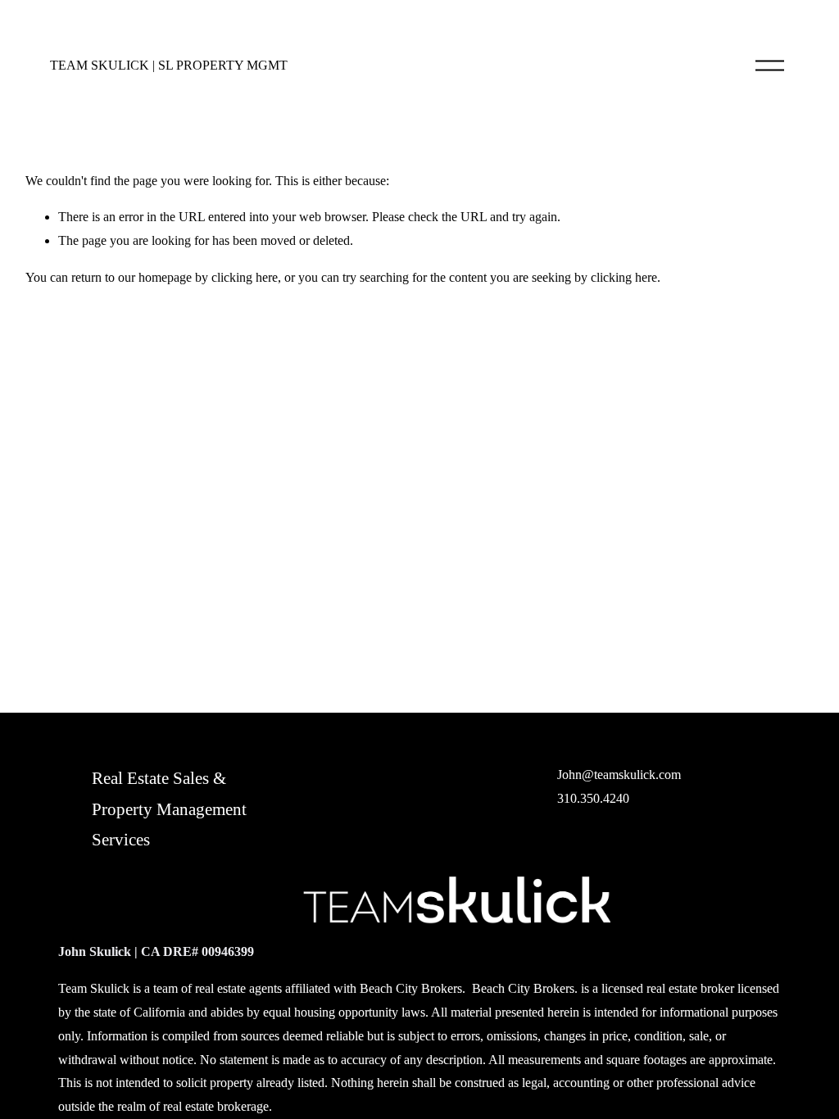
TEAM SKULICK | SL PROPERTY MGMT (169, 65)
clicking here (244, 277)
